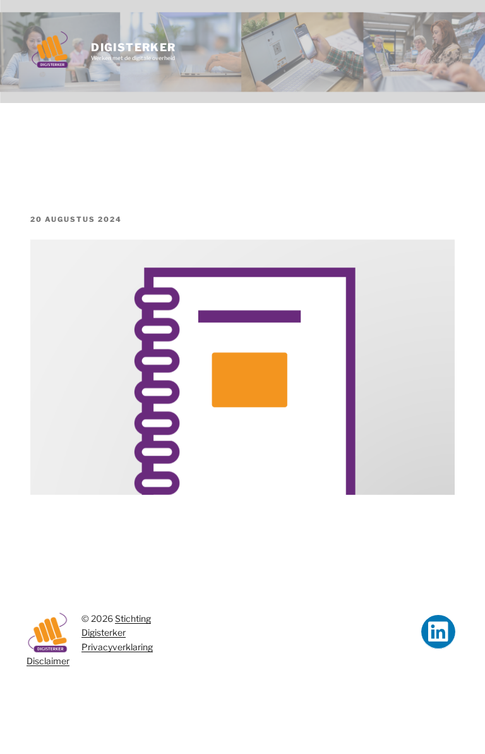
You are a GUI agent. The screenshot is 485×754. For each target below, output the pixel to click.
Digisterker (133, 47)
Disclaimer (48, 660)
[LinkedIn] (438, 632)
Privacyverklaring (117, 647)
